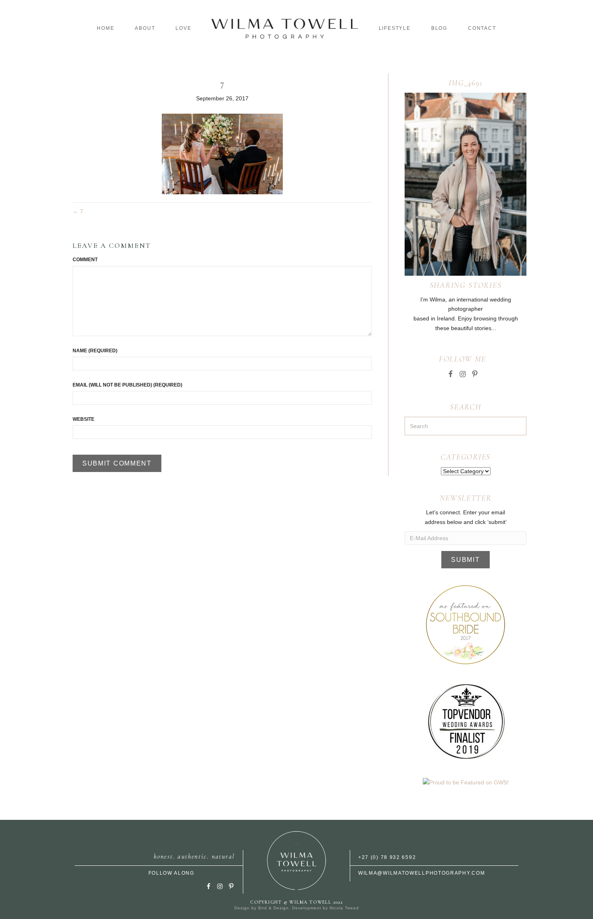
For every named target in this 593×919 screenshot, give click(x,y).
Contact (482, 28)
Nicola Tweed (344, 908)
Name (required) (95, 350)
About (145, 28)
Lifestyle (395, 28)
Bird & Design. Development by (294, 908)
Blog (439, 28)
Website (83, 419)
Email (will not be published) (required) (127, 385)
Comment (85, 259)
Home (105, 28)
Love (183, 28)
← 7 (78, 211)
